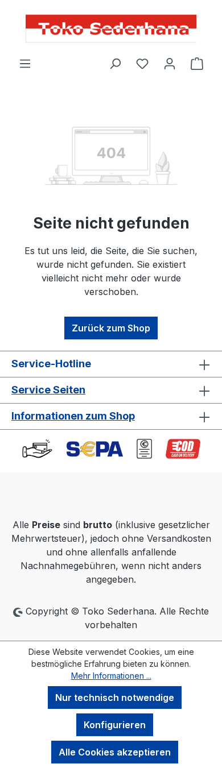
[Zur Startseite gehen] (111, 28)
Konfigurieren (115, 724)
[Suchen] (115, 63)
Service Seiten (48, 390)
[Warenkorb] (197, 63)
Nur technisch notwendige (114, 697)
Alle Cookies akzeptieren (115, 752)
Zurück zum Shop (111, 328)
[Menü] (25, 63)
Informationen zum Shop (73, 416)
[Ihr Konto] (169, 63)
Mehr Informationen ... (111, 675)
